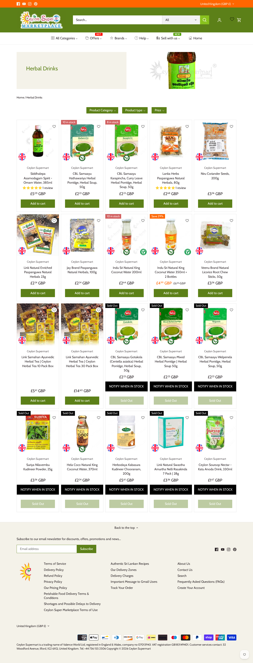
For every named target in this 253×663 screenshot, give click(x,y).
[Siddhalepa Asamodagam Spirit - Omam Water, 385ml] (38, 141)
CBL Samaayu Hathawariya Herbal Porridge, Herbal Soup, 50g (82, 177)
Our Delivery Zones (124, 570)
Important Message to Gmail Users (134, 582)
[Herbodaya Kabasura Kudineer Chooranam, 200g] (126, 432)
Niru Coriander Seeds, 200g (215, 173)
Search (182, 576)
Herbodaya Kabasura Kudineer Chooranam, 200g (126, 466)
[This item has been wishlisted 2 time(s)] (54, 126)
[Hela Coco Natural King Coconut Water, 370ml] (82, 432)
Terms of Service (55, 564)
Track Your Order (122, 588)
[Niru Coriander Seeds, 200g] (215, 141)
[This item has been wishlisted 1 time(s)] (187, 126)
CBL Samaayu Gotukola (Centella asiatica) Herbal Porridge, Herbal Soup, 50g (126, 360)
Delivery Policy (54, 570)
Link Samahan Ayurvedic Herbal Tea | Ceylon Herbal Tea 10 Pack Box (38, 358)
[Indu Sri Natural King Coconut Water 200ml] (126, 235)
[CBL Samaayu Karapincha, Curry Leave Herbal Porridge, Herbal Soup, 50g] (126, 141)
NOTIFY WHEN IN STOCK (126, 386)
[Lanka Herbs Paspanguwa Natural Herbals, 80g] (171, 141)
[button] (102, 110)
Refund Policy (53, 576)
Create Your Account (191, 588)
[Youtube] (24, 4)
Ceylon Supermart (140, 648)
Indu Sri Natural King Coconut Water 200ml (126, 267)
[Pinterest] (35, 4)
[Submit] (204, 19)
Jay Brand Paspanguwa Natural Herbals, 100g (82, 267)
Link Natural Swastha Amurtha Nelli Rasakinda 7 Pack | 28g (170, 466)
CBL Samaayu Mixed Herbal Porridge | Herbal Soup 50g (171, 358)
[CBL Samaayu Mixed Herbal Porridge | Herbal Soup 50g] (171, 324)
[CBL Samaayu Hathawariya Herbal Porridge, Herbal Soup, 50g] (82, 141)
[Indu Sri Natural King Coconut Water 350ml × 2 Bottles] (171, 235)
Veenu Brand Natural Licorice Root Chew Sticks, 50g (215, 269)
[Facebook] (18, 4)
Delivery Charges (122, 576)
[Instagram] (29, 4)
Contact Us (185, 570)
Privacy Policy (53, 582)
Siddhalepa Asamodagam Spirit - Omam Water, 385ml (38, 175)
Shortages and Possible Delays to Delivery (72, 604)
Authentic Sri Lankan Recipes (130, 564)
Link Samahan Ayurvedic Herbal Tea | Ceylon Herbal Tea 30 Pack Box (82, 358)
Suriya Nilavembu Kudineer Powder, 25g (37, 464)
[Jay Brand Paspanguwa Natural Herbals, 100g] (82, 235)
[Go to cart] (239, 19)
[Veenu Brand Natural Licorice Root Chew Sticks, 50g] (215, 235)
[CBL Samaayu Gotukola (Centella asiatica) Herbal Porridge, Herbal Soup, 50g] (126, 324)
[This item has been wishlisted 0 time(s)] (98, 126)
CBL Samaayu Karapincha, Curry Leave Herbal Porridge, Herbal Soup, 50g (126, 177)
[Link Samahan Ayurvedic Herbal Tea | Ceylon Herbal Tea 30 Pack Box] (82, 324)
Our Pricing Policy (55, 588)
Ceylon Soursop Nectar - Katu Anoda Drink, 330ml (215, 464)
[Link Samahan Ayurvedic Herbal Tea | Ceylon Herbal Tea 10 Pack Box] (38, 324)
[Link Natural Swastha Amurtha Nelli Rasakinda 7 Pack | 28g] (171, 432)
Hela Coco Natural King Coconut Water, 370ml (82, 464)
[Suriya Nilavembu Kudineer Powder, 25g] (38, 432)
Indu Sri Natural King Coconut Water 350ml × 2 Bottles (171, 269)
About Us (183, 564)
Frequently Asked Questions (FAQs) (201, 582)
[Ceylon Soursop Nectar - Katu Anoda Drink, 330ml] (215, 432)
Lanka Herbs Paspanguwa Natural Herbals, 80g (171, 175)
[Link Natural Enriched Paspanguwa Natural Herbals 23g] (38, 235)
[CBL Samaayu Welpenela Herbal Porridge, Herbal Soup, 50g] (215, 324)
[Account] (219, 19)
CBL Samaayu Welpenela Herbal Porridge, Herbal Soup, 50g (215, 358)
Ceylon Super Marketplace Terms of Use (71, 610)
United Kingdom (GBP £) (215, 4)
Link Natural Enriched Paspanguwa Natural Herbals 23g (38, 269)
